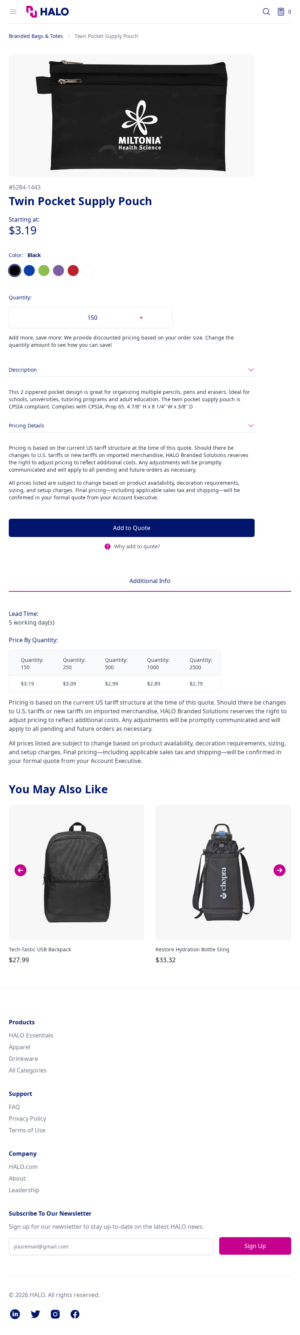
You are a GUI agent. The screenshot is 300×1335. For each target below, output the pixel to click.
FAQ (14, 1107)
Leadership (24, 1190)
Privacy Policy (27, 1119)
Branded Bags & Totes (36, 35)
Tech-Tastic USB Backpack (40, 949)
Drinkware (23, 1059)
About (17, 1178)
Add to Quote (131, 528)
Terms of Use (27, 1130)
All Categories (28, 1070)
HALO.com (23, 1167)
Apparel (19, 1047)
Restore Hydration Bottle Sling (192, 949)
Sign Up (255, 1246)
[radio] (14, 270)
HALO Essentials (31, 1035)
